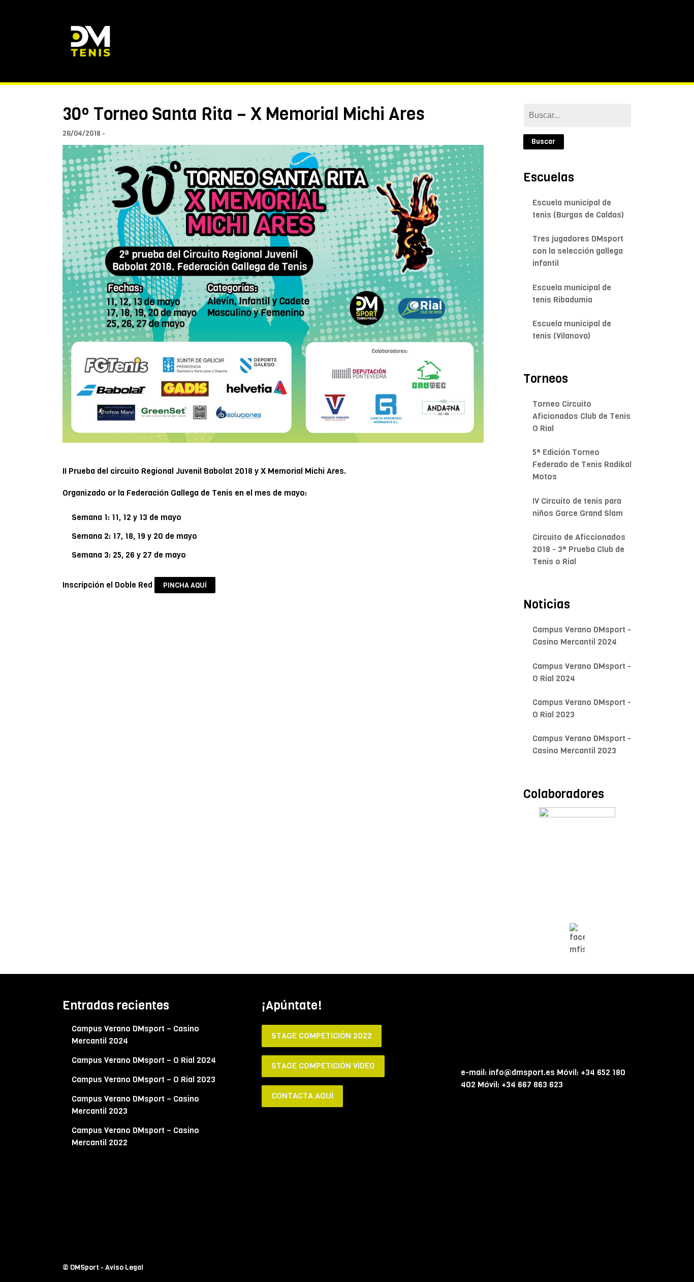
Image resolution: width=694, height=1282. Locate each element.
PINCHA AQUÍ (185, 585)
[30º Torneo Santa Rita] (273, 294)
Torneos (540, 41)
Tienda (393, 41)
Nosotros (436, 41)
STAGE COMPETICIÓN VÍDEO (323, 1065)
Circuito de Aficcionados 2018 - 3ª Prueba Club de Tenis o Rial (578, 549)
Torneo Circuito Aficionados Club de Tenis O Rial (581, 416)
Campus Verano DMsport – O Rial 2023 (143, 1079)
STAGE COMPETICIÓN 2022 (321, 1035)
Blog (576, 41)
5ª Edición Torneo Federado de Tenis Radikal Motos (582, 464)
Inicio (357, 41)
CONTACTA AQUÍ (302, 1095)
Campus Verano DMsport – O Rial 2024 (144, 1060)
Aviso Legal (124, 1267)
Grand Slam (489, 41)
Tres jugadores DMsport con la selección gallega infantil (577, 250)
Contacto (615, 41)
